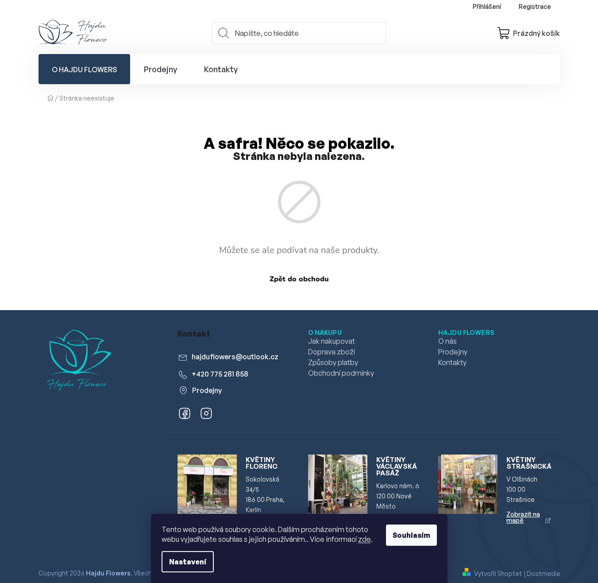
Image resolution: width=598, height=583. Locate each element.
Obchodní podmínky (341, 373)
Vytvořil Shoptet (498, 573)
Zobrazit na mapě (523, 517)
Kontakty (452, 362)
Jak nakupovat (331, 341)
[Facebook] (183, 415)
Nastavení (187, 561)
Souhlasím (411, 535)
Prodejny (207, 390)
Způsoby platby (333, 362)
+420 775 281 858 (220, 373)
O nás (447, 341)
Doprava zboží (331, 351)
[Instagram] (205, 415)
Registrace (535, 6)
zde (364, 539)
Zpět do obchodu (299, 279)
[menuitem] (84, 69)
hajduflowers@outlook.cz (235, 356)
